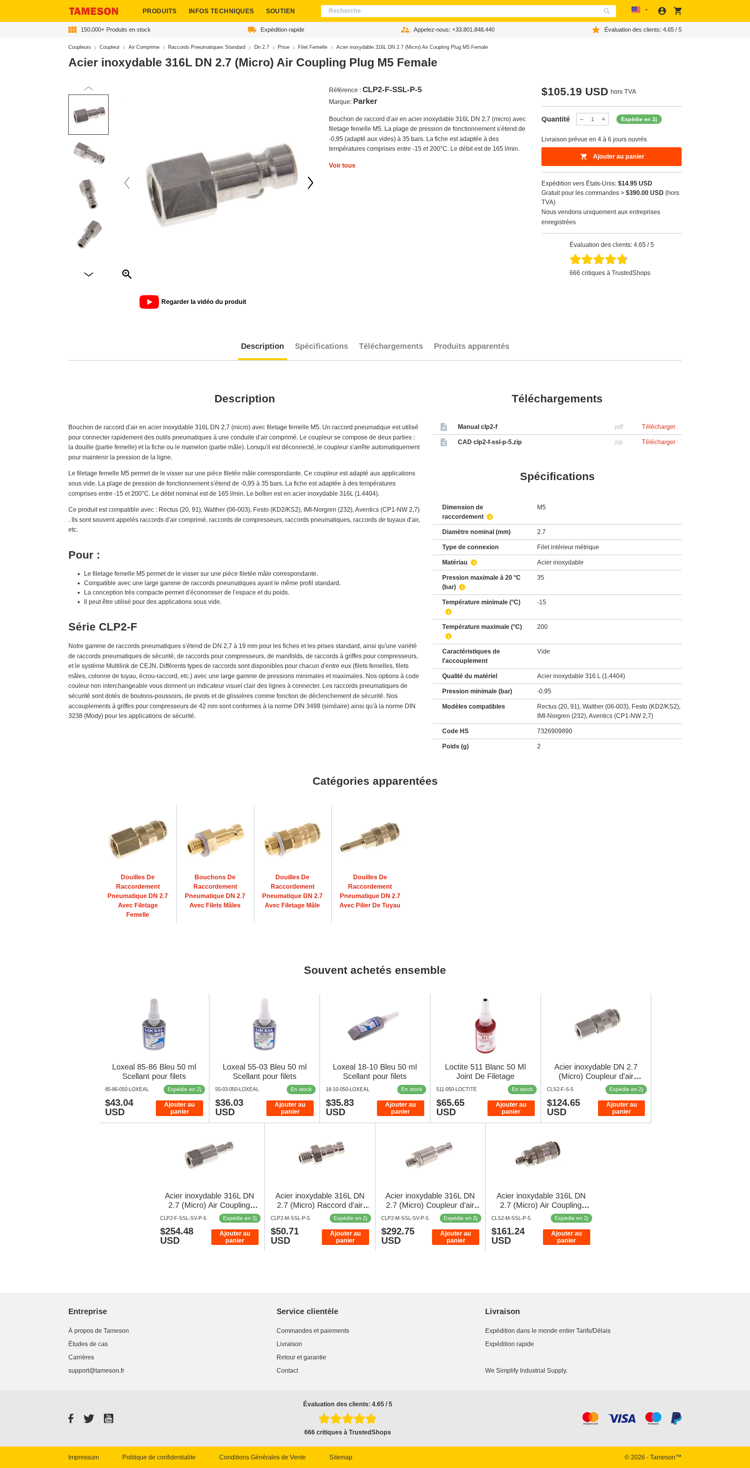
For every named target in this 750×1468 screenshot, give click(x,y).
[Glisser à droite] (127, 182)
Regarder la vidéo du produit (203, 301)
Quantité (555, 119)
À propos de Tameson (98, 1330)
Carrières (81, 1357)
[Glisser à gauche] (310, 182)
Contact (287, 1370)
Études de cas (88, 1344)
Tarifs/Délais (593, 1330)
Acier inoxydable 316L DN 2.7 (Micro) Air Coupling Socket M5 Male (541, 1205)
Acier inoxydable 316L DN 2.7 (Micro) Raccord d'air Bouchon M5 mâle (319, 1205)
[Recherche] (609, 11)
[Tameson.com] (93, 11)
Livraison (289, 1344)
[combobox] (468, 11)
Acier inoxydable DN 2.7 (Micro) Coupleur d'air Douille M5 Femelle (596, 1076)
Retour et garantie (301, 1357)
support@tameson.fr (96, 1370)
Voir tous (342, 165)
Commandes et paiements (313, 1330)
